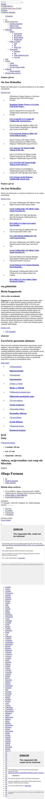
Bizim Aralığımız (15, 28)
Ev (6, 20)
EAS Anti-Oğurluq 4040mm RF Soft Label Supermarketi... (23, 237)
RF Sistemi (18, 35)
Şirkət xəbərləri (15, 71)
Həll (6, 59)
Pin (15, 53)
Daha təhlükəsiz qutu (21, 55)
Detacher (17, 51)
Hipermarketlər (16, 371)
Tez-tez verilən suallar (17, 67)
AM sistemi (18, 34)
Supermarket (15, 379)
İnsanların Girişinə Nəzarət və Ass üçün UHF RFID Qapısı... (24, 105)
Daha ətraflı (5, 363)
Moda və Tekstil (17, 388)
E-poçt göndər (6, 520)
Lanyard (17, 57)
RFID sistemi (18, 37)
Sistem (12, 32)
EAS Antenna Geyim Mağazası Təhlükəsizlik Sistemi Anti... (21, 178)
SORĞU (4, 468)
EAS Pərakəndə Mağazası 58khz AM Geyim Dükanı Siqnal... (23, 134)
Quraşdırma (14, 65)
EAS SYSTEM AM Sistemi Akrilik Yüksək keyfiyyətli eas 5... (22, 163)
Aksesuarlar (14, 49)
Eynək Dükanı (16, 422)
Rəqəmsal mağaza (18, 430)
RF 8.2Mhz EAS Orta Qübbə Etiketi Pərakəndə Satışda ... (23, 280)
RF (15, 45)
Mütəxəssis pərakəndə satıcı (22, 396)
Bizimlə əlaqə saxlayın (13, 73)
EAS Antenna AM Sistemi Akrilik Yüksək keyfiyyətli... (22, 149)
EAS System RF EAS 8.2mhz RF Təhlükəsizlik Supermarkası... (22, 120)
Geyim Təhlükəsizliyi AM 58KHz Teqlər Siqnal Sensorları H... (24, 251)
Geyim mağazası (17, 405)
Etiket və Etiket (15, 41)
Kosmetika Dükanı (18, 413)
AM (15, 43)
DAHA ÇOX (5, 92)
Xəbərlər (8, 69)
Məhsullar (8, 30)
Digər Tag (17, 47)
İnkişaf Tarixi (14, 26)
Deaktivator (18, 39)
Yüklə (12, 63)
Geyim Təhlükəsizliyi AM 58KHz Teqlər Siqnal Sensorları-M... (24, 210)
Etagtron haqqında (16, 24)
